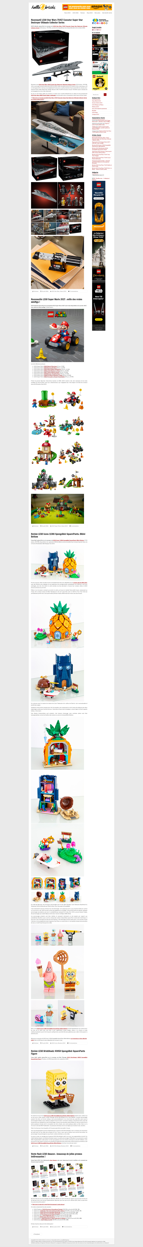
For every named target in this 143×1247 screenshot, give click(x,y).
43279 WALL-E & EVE (46, 1219)
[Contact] (106, 23)
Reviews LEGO (61, 1043)
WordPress (58, 1240)
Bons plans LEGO (55, 1226)
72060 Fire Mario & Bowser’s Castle (53, 375)
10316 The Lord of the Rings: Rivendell (50, 1213)
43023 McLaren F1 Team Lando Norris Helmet (53, 1218)
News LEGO (67, 13)
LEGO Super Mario (56, 526)
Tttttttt (94, 126)
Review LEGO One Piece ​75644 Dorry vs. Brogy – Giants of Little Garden (102, 168)
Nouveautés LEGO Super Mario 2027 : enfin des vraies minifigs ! (56, 301)
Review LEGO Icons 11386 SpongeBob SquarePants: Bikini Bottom (58, 535)
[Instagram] (98, 23)
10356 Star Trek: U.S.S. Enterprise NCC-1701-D (52, 1210)
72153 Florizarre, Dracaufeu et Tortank (52, 1209)
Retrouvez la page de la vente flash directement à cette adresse (48, 1204)
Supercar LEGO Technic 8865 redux (100, 124)
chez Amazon (53, 1160)
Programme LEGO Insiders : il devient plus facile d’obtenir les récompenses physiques (101, 162)
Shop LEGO (90, 13)
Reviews (83, 13)
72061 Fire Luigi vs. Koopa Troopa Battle (54, 376)
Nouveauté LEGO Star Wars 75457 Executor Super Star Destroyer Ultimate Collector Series (57, 21)
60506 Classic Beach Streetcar (47, 1216)
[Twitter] (95, 23)
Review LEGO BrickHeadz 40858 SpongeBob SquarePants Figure (58, 1052)
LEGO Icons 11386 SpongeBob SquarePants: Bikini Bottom (52, 1028)
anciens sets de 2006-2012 (80, 582)
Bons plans (97, 13)
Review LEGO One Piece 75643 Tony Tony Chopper (101, 155)
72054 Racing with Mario (50, 367)
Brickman (35, 291)
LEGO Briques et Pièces (97, 104)
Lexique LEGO (95, 114)
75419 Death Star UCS (48, 1215)
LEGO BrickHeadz (56, 1146)
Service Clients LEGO (97, 102)
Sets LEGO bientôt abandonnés (99, 108)
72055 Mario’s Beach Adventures (52, 369)
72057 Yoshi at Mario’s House (51, 372)
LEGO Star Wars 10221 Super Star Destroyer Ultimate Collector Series (57, 84)
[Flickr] (100, 23)
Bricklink (94, 110)
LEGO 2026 (75, 13)
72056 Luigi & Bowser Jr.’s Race (52, 370)
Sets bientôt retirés (107, 13)
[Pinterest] (102, 23)
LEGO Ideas (95, 112)
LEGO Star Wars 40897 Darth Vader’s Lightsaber (43, 95)
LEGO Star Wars (55, 291)
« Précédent (36, 1234)
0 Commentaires (73, 291)
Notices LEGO (95, 106)
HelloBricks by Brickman (46, 1240)
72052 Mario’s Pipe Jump (50, 366)
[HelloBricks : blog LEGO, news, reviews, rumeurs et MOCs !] (43, 4)
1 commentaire (75, 526)
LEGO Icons (54, 1043)
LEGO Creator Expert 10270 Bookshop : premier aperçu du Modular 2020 (101, 128)
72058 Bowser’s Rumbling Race (52, 373)
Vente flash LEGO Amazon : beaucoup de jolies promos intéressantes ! (56, 1155)
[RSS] (104, 23)
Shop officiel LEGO (96, 101)
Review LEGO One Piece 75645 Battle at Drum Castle (101, 131)
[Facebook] (93, 23)
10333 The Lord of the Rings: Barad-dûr (50, 1212)
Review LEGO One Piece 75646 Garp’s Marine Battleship (101, 158)
